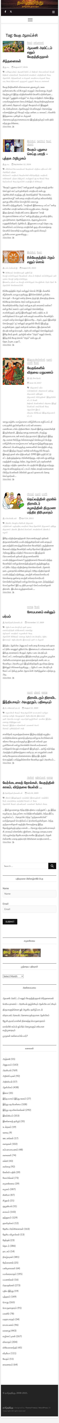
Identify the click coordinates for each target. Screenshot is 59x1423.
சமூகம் (49, 359)
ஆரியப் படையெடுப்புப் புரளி (16, 627)
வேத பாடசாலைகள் (42, 81)
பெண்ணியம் (39, 403)
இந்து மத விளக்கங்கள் (36, 359)
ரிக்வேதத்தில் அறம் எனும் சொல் (41, 259)
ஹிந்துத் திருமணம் (35, 395)
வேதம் (29, 42)
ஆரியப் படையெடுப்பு (33, 636)
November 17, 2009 (35, 622)
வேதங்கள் (30, 169)
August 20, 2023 (29, 268)
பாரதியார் (15, 175)
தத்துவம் (7, 1217)
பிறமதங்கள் (8, 1285)
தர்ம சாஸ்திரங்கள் (35, 389)
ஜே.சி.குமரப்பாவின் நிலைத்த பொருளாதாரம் (24, 1020)
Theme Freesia (31, 1407)
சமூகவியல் (23, 633)
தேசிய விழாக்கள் (11, 1234)
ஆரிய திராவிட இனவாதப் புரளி (23, 640)
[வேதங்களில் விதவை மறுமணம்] (13, 371)
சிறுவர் (6, 1200)
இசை (5, 1092)
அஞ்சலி (6, 1058)
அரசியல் (30, 777)
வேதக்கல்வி (23, 75)
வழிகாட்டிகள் (40, 777)
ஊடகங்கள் (8, 1138)
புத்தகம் (30, 144)
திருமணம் (34, 387)
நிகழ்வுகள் (8, 1257)
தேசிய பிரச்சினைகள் (13, 1228)
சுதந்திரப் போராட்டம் (24, 801)
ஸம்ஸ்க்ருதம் (13, 276)
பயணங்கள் (8, 1279)
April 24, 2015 (27, 518)
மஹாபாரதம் (9, 1319)
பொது (6, 1302)
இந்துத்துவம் (16, 798)
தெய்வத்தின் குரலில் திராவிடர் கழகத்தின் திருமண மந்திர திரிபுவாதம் (41, 505)
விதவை (48, 403)
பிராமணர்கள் (44, 72)
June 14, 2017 (35, 383)
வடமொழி (20, 282)
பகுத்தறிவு (17, 526)
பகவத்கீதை (11, 801)
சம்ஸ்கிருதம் (30, 282)
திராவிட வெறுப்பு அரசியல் (15, 523)
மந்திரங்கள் (41, 75)
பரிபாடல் (31, 276)
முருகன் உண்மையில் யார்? (15, 1035)
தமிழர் (11, 716)
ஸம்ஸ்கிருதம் (47, 276)
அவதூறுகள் (20, 716)
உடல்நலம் (7, 1126)
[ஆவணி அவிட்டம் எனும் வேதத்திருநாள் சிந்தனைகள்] (13, 46)
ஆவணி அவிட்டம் (24, 72)
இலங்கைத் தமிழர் (11, 1121)
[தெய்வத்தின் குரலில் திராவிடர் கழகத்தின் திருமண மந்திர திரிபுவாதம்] (13, 501)
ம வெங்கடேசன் (10, 518)
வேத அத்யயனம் (12, 81)
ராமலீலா (42, 719)
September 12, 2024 (22, 164)
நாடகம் (6, 1251)
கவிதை (6, 1166)
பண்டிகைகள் (39, 42)
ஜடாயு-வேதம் (40, 178)
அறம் (47, 282)
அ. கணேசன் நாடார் (12, 708)
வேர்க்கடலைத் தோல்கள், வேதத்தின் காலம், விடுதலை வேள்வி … (28, 784)
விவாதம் (30, 494)
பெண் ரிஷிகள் (32, 402)
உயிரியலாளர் (20, 630)
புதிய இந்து (8, 1290)
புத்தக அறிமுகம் (18, 178)
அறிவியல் (7, 1081)
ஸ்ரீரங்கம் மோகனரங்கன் (15, 169)
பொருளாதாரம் (10, 1307)
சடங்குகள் (26, 78)
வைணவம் (8, 1364)
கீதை (45, 804)
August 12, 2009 (31, 708)
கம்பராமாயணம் (10, 1149)
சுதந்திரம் (26, 798)
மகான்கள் (31, 804)
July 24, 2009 (33, 793)
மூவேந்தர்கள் (15, 728)
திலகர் (8, 798)
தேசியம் (39, 804)
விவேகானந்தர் (10, 1347)
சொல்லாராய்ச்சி (17, 285)
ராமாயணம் (37, 713)
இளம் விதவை (33, 411)
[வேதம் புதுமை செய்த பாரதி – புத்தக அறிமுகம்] (13, 145)
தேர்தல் (6, 1240)
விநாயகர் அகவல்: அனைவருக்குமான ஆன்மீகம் (26, 1015)
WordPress (43, 1407)
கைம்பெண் (40, 406)
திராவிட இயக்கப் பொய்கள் (22, 529)
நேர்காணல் (8, 1262)
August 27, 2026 (20, 67)
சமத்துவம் (30, 178)
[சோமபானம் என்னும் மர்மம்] (13, 607)
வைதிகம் (33, 75)
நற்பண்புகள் (21, 804)
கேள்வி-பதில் (9, 1172)
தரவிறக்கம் (8, 1223)
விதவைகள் (43, 391)
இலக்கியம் (31, 141)
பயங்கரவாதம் (9, 1273)
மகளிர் (30, 362)
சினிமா (6, 1194)
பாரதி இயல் (29, 181)
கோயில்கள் (8, 1177)
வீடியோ (6, 1353)
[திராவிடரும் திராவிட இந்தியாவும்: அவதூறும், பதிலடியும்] (13, 692)
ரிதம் (52, 282)
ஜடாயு (6, 67)
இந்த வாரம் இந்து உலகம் (14, 1098)
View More (12, 126)
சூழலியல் (7, 1206)
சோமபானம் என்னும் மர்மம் (29, 614)
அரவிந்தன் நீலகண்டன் (13, 622)
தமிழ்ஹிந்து (8, 1407)
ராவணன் (30, 725)
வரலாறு (30, 606)
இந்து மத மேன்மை (12, 1104)
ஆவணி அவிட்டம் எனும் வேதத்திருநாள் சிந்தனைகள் (27, 54)
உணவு (5, 1132)
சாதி (22, 728)
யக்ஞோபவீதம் (11, 72)
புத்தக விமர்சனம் (9, 173)
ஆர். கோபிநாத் (35, 378)
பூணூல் (31, 81)
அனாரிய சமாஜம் (13, 719)
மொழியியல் (40, 282)
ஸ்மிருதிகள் (41, 397)
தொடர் (6, 1245)
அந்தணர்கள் (16, 78)
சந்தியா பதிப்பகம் (41, 169)
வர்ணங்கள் (13, 75)
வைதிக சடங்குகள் (38, 78)
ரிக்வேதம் (38, 181)
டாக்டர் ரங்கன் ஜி (10, 268)
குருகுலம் (23, 81)
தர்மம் (13, 282)
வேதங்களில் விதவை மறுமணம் (40, 369)
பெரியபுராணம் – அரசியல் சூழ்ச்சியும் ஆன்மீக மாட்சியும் (29, 1003)
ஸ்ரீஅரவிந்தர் (34, 175)
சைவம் (6, 1211)
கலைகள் (7, 1155)
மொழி (10, 279)
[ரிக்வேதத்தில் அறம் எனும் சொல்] (13, 257)
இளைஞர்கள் (35, 798)
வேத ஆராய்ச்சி (19, 181)
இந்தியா (13, 725)
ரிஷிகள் (35, 72)
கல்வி (5, 1160)
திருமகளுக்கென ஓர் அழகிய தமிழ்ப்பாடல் (23, 1009)
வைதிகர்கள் (37, 529)
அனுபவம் (7, 1064)
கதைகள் (7, 1143)
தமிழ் (55, 276)
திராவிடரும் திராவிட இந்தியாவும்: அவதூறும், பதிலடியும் (29, 699)
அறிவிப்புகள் (9, 1075)
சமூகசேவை (8, 1183)
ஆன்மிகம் (41, 141)
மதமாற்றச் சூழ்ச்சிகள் (29, 719)
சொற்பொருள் (19, 272)
